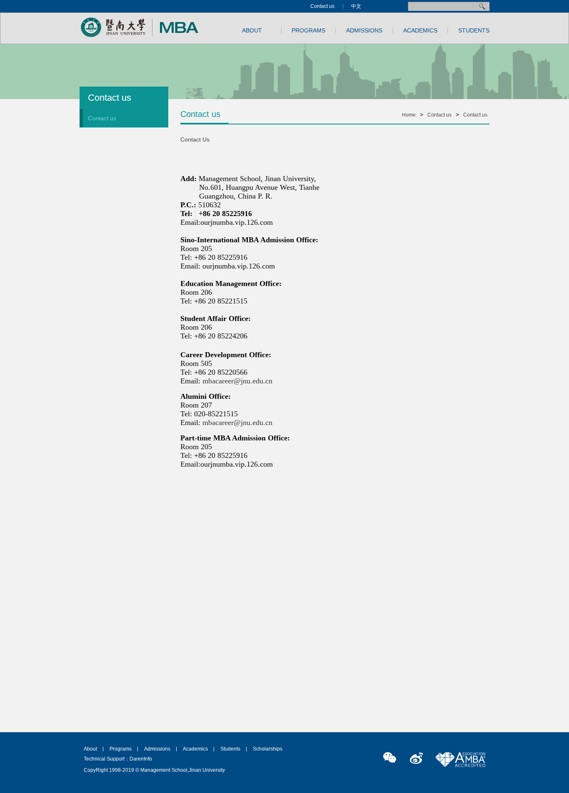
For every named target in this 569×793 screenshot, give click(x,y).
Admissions (157, 749)
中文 (356, 6)
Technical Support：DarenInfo (118, 759)
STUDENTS (473, 30)
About (90, 749)
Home (409, 115)
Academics (195, 749)
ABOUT (252, 30)
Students (230, 749)
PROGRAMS (308, 30)
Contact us (322, 6)
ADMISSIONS (364, 30)
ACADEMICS (420, 30)
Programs (121, 749)
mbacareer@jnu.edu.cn (237, 381)
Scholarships (267, 749)
